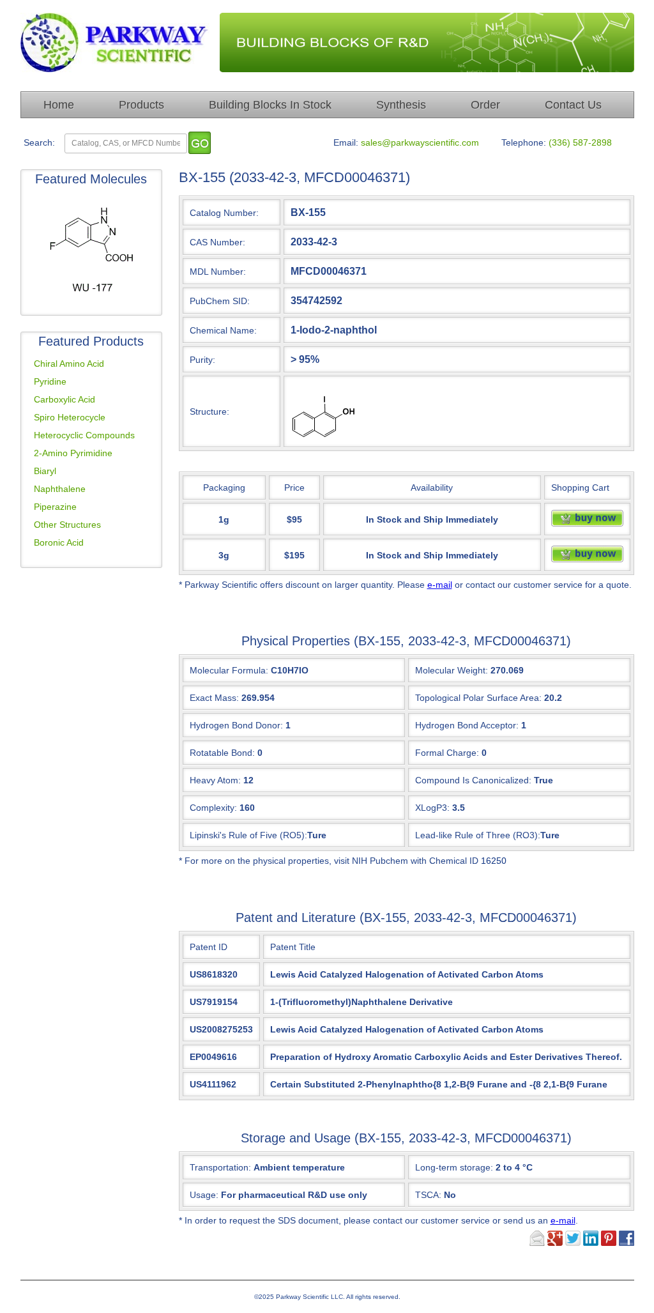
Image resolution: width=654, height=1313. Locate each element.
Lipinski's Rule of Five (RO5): (248, 835)
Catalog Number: (224, 213)
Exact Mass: (214, 698)
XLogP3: (432, 807)
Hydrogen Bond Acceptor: (467, 725)
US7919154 (214, 1002)
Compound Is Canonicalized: (473, 780)
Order (485, 104)
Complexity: (213, 807)
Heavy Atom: (215, 780)
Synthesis (401, 104)
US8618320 (214, 974)
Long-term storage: (474, 1167)
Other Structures (67, 524)
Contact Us (573, 104)
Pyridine (50, 381)
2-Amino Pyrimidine (73, 453)
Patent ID (208, 947)
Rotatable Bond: (222, 753)
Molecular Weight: (451, 670)
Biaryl (45, 471)
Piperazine (55, 507)
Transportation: (267, 1167)
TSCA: (435, 1195)
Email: (345, 142)
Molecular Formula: (229, 670)
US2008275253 (221, 1029)
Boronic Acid (59, 542)
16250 (493, 861)
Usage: (278, 1195)
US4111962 (213, 1084)
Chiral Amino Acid (69, 363)
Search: (39, 142)
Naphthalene (60, 489)
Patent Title (293, 947)
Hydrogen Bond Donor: (236, 725)
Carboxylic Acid (64, 399)
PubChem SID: (220, 301)
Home (58, 104)
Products (141, 104)
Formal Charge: (447, 753)
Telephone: (523, 142)
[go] (199, 143)
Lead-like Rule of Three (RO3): (477, 835)
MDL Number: (218, 271)
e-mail (439, 585)
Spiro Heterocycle (69, 417)
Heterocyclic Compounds (84, 435)
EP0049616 (213, 1057)
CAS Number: (217, 242)
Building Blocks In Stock (270, 104)
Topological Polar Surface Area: (478, 698)
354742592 (316, 300)
